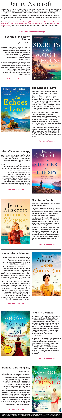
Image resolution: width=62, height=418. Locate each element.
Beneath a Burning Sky (24, 22)
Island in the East (39, 22)
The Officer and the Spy (23, 23)
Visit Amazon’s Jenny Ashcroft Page (31, 32)
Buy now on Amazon (46, 141)
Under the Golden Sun (53, 22)
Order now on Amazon (15, 79)
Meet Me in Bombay (7, 23)
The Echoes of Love (39, 23)
